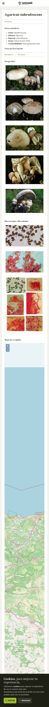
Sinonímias (8, 22)
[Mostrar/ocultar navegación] (3, 3)
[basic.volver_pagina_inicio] (25, 3)
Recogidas (21, 55)
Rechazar (25, 700)
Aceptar (11, 700)
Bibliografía (9, 55)
